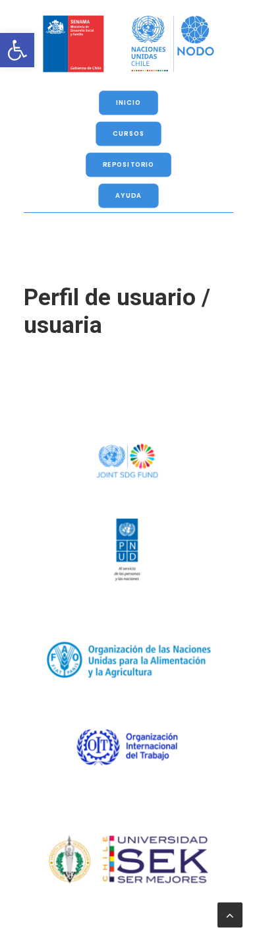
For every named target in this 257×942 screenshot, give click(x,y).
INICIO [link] (129, 102)
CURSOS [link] (128, 133)
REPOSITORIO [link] (129, 164)
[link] (17, 50)
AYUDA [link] (128, 195)
